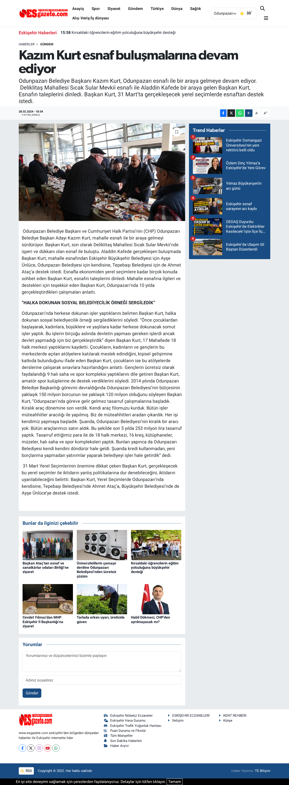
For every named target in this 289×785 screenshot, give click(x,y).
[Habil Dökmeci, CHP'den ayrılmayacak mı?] (156, 599)
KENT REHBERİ (234, 716)
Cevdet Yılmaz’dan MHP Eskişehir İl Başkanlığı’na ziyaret (43, 621)
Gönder (32, 693)
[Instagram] (39, 748)
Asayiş (78, 8)
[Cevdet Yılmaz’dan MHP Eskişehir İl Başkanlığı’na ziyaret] (48, 599)
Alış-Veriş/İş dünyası (90, 18)
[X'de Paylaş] (231, 113)
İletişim (178, 720)
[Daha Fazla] (248, 113)
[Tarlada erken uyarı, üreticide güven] (102, 599)
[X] (31, 748)
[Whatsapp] (56, 748)
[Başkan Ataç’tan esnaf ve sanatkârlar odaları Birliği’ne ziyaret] (48, 544)
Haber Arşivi (119, 746)
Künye (227, 720)
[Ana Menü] (264, 18)
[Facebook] (22, 748)
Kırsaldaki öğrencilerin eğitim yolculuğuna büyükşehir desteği (118, 32)
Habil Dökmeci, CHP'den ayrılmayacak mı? (150, 619)
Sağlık (195, 8)
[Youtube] (47, 748)
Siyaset (113, 8)
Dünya (176, 8)
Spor (96, 8)
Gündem (135, 8)
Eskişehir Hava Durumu (127, 720)
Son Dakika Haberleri (126, 741)
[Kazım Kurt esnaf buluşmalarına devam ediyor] (102, 172)
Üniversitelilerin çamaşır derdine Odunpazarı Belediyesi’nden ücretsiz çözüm (96, 569)
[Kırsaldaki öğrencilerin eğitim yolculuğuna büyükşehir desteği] (156, 544)
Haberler (27, 44)
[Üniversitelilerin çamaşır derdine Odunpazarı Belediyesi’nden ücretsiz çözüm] (102, 544)
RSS (28, 771)
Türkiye (157, 8)
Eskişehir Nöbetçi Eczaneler (131, 716)
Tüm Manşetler (121, 736)
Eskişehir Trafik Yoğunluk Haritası (135, 726)
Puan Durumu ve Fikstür (128, 731)
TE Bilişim (262, 771)
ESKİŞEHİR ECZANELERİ (191, 716)
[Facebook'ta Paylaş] (223, 113)
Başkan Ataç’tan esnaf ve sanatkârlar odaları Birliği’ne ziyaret (46, 567)
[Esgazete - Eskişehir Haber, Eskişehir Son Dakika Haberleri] (43, 13)
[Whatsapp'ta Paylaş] (240, 113)
